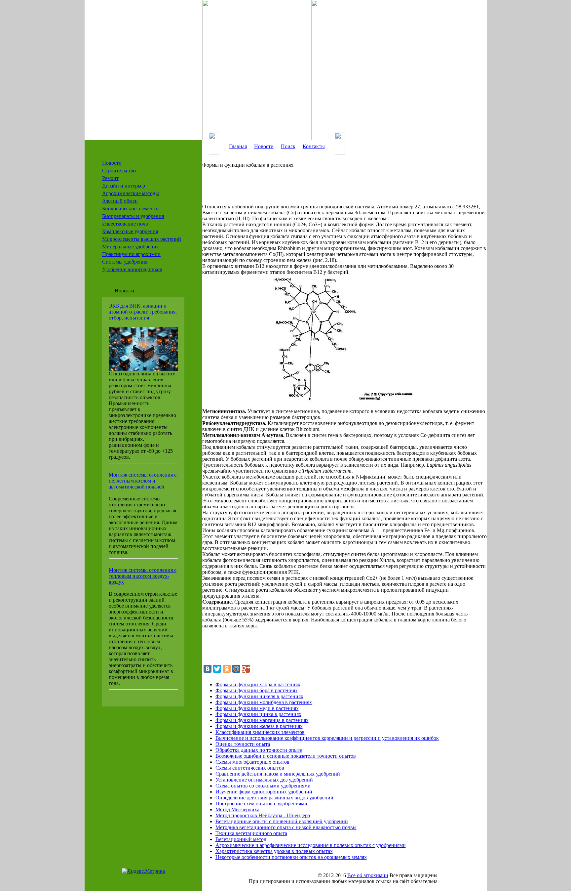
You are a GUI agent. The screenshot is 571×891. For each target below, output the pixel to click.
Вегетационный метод (240, 839)
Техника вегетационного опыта (251, 833)
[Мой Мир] (236, 669)
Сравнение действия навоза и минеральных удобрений (277, 774)
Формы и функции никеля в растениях (259, 696)
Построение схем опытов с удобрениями (261, 803)
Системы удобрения (124, 262)
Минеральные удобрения (130, 246)
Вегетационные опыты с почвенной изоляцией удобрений (281, 821)
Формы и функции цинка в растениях (258, 714)
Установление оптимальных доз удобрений (264, 780)
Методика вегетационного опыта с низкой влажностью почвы (286, 827)
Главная (238, 146)
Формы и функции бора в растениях (256, 690)
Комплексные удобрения (130, 231)
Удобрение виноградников (132, 269)
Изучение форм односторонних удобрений (263, 791)
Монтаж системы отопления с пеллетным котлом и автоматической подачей (142, 480)
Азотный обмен (120, 201)
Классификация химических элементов (260, 732)
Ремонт (110, 178)
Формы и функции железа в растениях (259, 726)
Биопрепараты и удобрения (133, 216)
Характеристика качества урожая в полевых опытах (274, 851)
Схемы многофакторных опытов (252, 762)
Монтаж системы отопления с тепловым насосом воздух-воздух (142, 576)
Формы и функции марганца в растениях (262, 720)
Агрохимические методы (130, 193)
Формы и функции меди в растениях (257, 708)
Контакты (314, 146)
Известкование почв (125, 224)
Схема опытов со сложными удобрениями (263, 785)
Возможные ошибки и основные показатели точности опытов (285, 756)
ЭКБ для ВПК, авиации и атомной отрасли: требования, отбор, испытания (143, 311)
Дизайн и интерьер (123, 186)
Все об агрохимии (367, 875)
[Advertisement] (334, 189)
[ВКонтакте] (207, 669)
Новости (112, 163)
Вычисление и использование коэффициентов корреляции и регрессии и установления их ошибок (327, 738)
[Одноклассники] (227, 669)
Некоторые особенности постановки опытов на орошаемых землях (291, 857)
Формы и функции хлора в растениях (257, 684)
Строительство (119, 170)
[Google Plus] (246, 669)
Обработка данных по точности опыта (258, 750)
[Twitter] (217, 669)
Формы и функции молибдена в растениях (263, 702)
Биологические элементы (131, 208)
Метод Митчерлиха (237, 809)
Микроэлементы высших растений (141, 239)
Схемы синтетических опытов (249, 768)
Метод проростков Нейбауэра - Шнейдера (262, 815)
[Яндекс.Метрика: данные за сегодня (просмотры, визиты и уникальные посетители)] (143, 871)
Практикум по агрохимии (131, 254)
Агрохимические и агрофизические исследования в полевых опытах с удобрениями (310, 845)
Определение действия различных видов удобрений (274, 797)
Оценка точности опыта (242, 744)
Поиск (288, 146)
